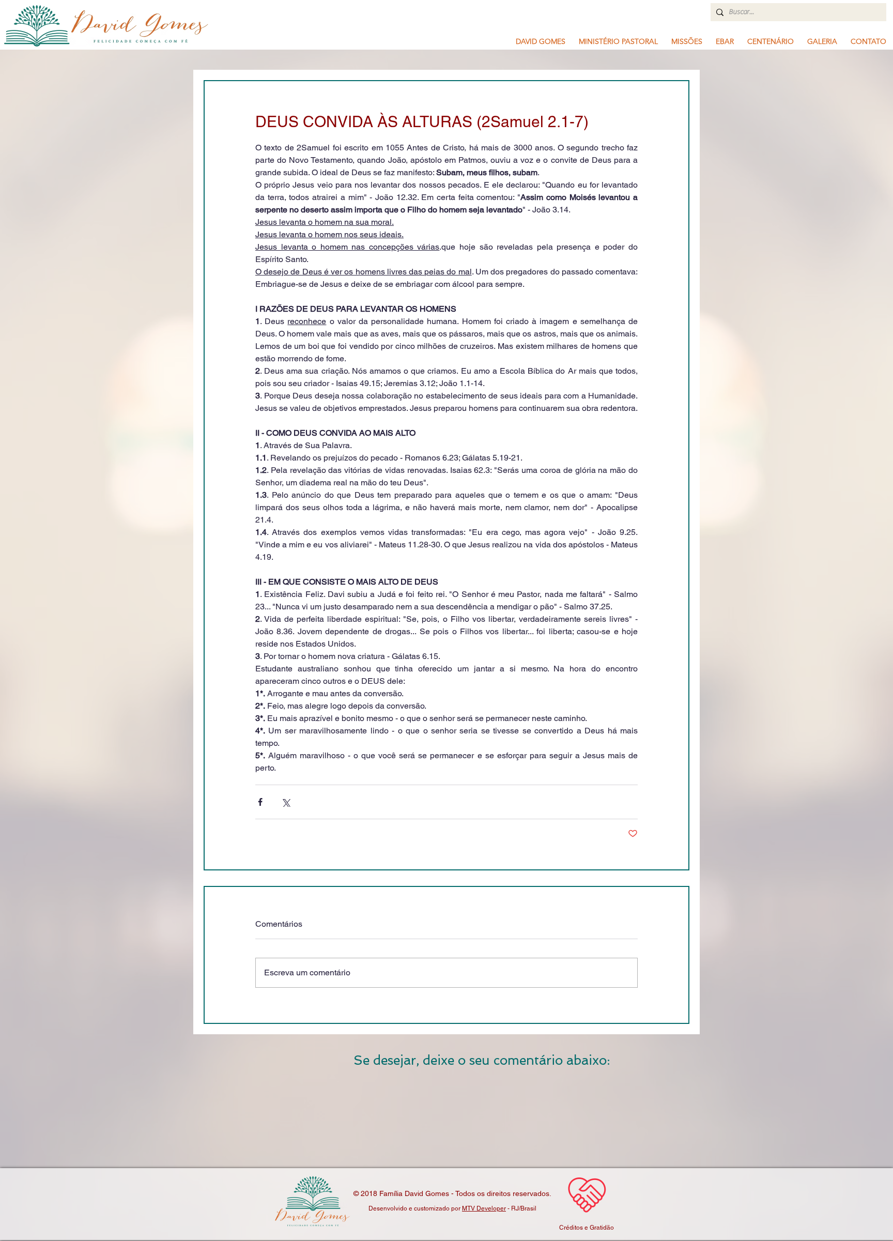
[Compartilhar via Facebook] (260, 802)
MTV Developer (484, 1208)
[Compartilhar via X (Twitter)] (285, 802)
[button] (618, 41)
